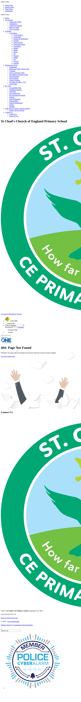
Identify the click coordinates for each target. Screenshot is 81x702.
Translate (21, 327)
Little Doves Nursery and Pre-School (17, 108)
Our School (9, 20)
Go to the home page (8, 356)
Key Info (8, 86)
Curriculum (13, 33)
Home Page (9, 5)
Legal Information (13, 621)
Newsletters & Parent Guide (18, 75)
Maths (16, 50)
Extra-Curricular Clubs (16, 73)
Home (7, 18)
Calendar (12, 71)
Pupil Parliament (14, 99)
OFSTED (12, 91)
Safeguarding (13, 101)
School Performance (16, 103)
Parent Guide (9, 7)
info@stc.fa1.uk (9, 618)
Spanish (16, 63)
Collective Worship (15, 26)
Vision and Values (15, 22)
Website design (6, 625)
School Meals (13, 78)
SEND (11, 105)
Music (16, 52)
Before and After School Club (19, 69)
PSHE (16, 58)
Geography (17, 46)
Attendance (13, 67)
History (16, 48)
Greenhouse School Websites (23, 625)
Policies (11, 97)
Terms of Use (13, 116)
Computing (17, 37)
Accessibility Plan (15, 88)
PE (15, 54)
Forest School (18, 42)
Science (16, 61)
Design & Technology (21, 39)
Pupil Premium (14, 76)
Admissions (9, 11)
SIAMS (11, 107)
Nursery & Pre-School (16, 110)
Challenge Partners (15, 90)
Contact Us (9, 112)
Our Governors (14, 29)
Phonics (16, 56)
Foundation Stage (19, 44)
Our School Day (14, 93)
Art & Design (18, 35)
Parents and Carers (11, 65)
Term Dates (9, 9)
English (16, 41)
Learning (8, 31)
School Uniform (14, 80)
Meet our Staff (14, 27)
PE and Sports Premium (17, 95)
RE (15, 59)
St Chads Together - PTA (17, 82)
